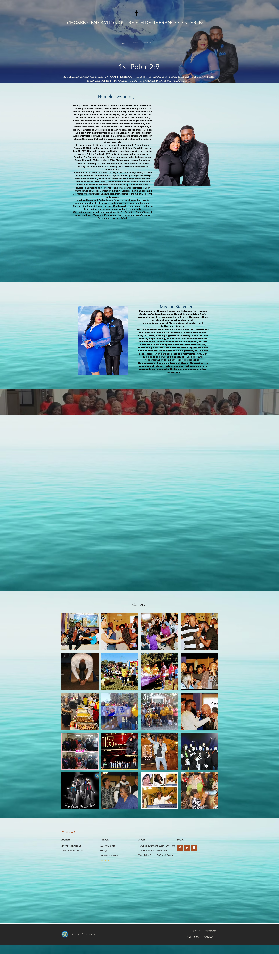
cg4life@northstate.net (109, 855)
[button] (80, 631)
